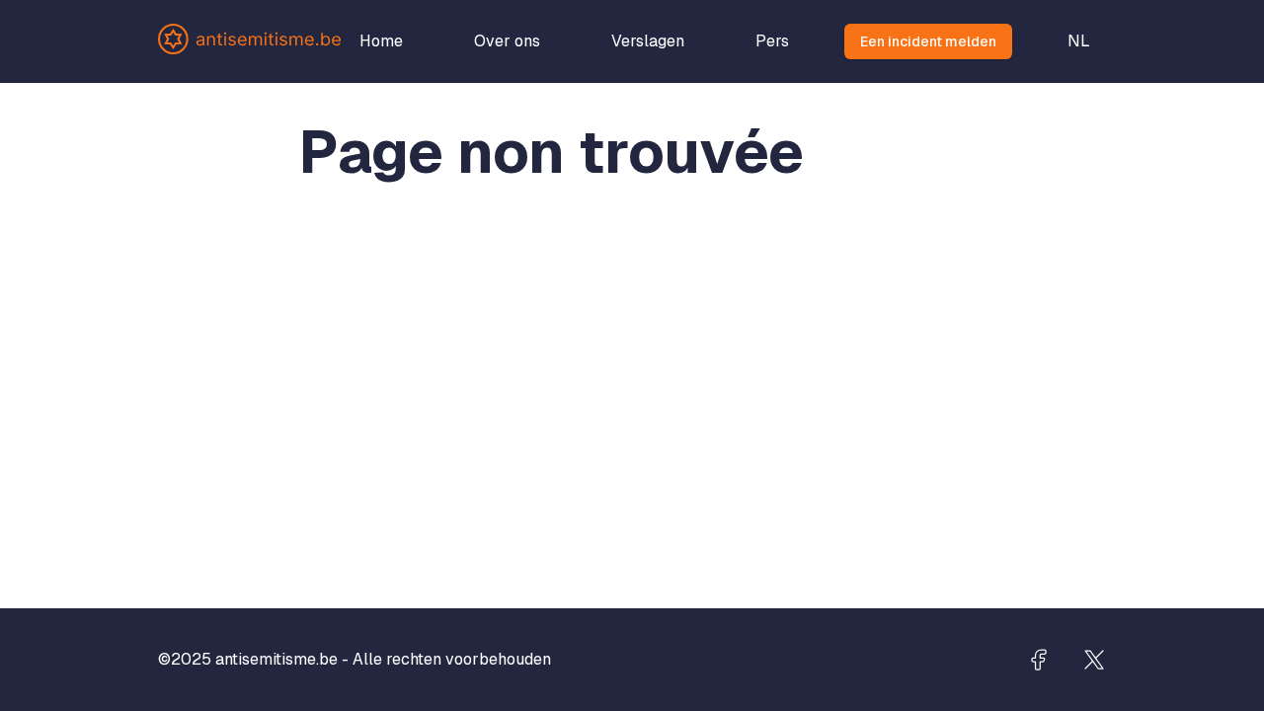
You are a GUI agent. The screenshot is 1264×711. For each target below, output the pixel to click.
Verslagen (647, 41)
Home (381, 41)
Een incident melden (928, 41)
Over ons (507, 41)
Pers (772, 41)
